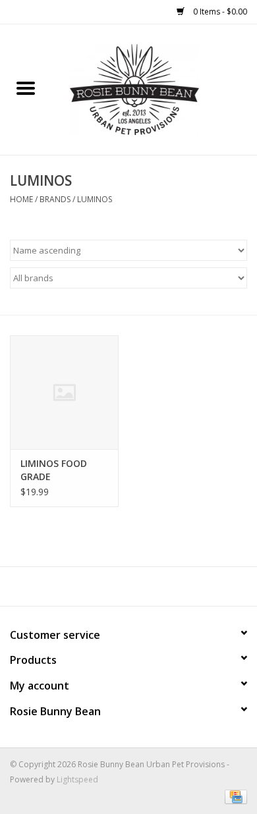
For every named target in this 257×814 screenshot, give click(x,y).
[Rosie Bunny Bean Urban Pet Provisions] (154, 88)
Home (21, 199)
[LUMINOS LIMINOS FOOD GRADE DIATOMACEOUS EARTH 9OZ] (64, 392)
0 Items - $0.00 (219, 11)
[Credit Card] (233, 795)
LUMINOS (94, 199)
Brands (55, 199)
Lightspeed (77, 779)
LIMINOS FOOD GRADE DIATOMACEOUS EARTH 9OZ (57, 470)
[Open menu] (25, 87)
